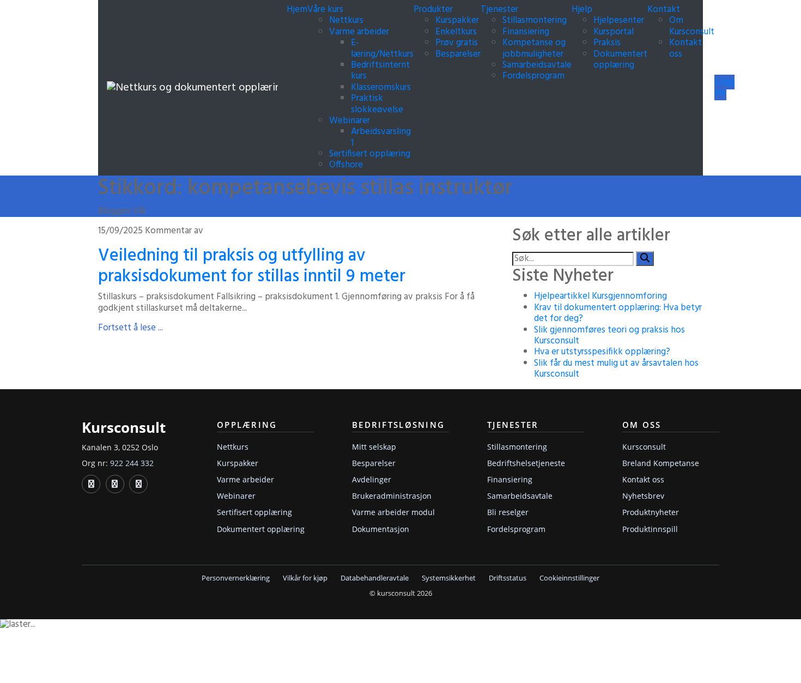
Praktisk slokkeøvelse (377, 104)
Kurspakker (457, 20)
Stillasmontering (534, 20)
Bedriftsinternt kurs (380, 70)
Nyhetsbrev (643, 496)
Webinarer (349, 120)
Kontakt (664, 9)
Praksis (607, 42)
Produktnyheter (650, 512)
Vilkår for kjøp (305, 578)
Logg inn (724, 87)
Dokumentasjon (380, 529)
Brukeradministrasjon (392, 496)
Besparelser (458, 54)
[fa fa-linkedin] (91, 484)
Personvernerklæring (236, 578)
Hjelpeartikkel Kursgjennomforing (600, 296)
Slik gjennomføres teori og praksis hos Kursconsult (609, 335)
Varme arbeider (359, 32)
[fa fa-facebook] (115, 484)
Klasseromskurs (381, 87)
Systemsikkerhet (449, 578)
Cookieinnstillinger (569, 578)
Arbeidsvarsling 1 (381, 137)
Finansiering (525, 32)
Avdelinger (371, 479)
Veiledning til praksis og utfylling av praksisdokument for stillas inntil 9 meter (251, 266)
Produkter (434, 9)
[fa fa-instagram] (138, 484)
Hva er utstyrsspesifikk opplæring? (602, 351)
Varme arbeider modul (393, 512)
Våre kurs (326, 9)
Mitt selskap (374, 447)
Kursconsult (644, 447)
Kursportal (613, 32)
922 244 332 (132, 463)
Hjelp (583, 9)
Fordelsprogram (533, 76)
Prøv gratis (456, 42)
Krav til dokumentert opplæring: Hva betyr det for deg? (618, 313)
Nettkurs (346, 20)
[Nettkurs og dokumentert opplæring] (192, 87)
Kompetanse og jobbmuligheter (534, 48)
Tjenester (500, 9)
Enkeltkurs (456, 32)
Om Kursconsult (691, 26)
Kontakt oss (685, 48)
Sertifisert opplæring (369, 154)
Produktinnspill (650, 529)
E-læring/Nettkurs (382, 48)
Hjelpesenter (618, 20)
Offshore (346, 165)
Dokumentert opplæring (620, 59)
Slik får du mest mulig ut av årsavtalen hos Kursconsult (616, 369)
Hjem (297, 9)
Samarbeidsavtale (537, 65)
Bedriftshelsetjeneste (526, 463)
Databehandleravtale (375, 578)
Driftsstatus (507, 578)
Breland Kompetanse (660, 463)
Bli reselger (508, 512)
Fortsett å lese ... (130, 328)
